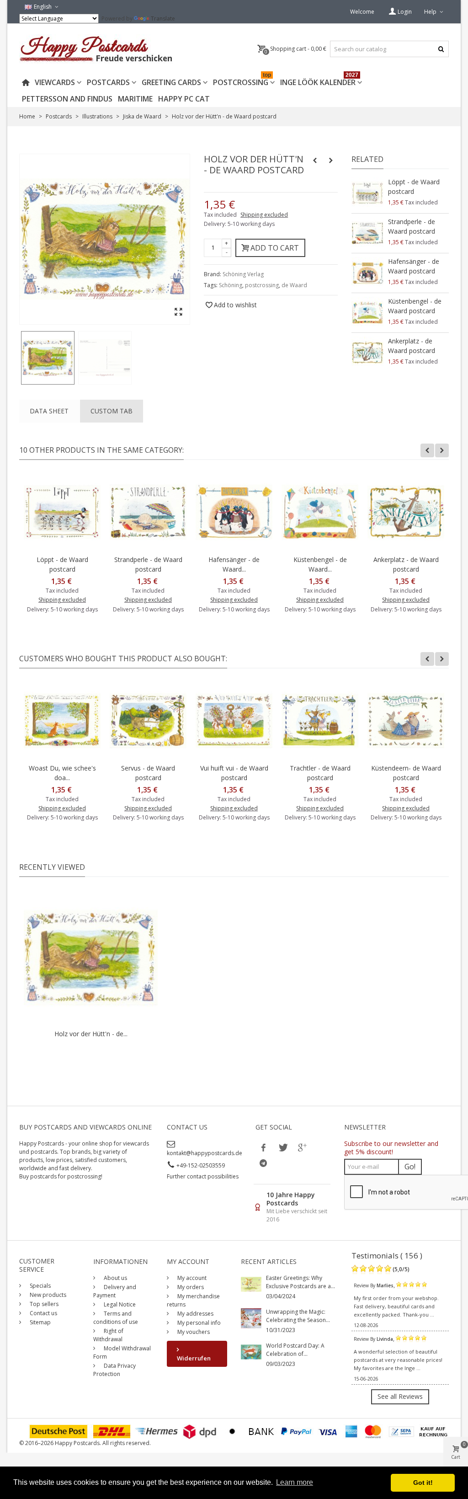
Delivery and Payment (114, 1291)
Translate (163, 18)
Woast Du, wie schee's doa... (62, 773)
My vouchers (193, 1332)
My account (191, 1278)
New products (47, 1295)
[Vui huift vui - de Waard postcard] (234, 720)
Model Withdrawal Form (122, 1352)
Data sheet (49, 411)
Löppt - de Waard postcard (414, 186)
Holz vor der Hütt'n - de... (91, 1033)
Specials (39, 1286)
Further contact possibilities (203, 1176)
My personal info (198, 1323)
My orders (190, 1287)
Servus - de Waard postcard (148, 773)
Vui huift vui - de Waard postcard (234, 773)
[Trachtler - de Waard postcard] (320, 720)
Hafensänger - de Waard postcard (413, 266)
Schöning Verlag (243, 274)
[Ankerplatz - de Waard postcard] (367, 353)
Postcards (108, 82)
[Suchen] (440, 49)
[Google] (301, 1147)
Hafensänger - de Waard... (234, 564)
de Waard (294, 285)
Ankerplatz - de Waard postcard (411, 346)
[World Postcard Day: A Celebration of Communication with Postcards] (251, 1351)
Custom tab (111, 411)
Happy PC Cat (184, 99)
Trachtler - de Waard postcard (320, 773)
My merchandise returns (193, 1300)
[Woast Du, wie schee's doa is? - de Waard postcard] (62, 720)
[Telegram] (263, 1163)
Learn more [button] (294, 1482)
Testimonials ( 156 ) (386, 1255)
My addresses (194, 1313)
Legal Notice (119, 1304)
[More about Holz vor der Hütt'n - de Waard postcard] (91, 958)
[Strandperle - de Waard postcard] (367, 233)
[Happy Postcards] (96, 49)
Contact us (42, 1313)
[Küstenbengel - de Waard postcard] (367, 313)
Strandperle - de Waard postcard (411, 226)
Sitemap (39, 1322)
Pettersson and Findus (67, 99)
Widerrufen (194, 1358)
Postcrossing (242, 80)
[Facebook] (263, 1147)
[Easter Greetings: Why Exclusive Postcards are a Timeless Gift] (251, 1283)
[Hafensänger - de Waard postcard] (367, 273)
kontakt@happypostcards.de (204, 1153)
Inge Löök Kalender (319, 80)
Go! (409, 1167)
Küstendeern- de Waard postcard (406, 773)
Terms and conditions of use (115, 1318)
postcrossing (262, 285)
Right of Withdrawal (108, 1335)
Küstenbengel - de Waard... (320, 564)
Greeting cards (171, 82)
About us (114, 1278)
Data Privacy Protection (114, 1370)
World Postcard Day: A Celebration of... (295, 1350)
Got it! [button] (423, 1482)
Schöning (230, 285)
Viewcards (55, 82)
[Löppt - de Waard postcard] (367, 193)
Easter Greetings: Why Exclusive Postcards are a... (300, 1282)
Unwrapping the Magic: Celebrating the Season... (298, 1316)
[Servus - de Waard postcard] (148, 720)
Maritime (135, 99)
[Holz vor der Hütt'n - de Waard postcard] (47, 358)
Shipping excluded (264, 215)
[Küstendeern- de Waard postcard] (405, 720)
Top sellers (43, 1304)
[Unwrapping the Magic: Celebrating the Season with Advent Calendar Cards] (251, 1317)
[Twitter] (282, 1147)
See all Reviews (400, 1396)
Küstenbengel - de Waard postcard (414, 306)
